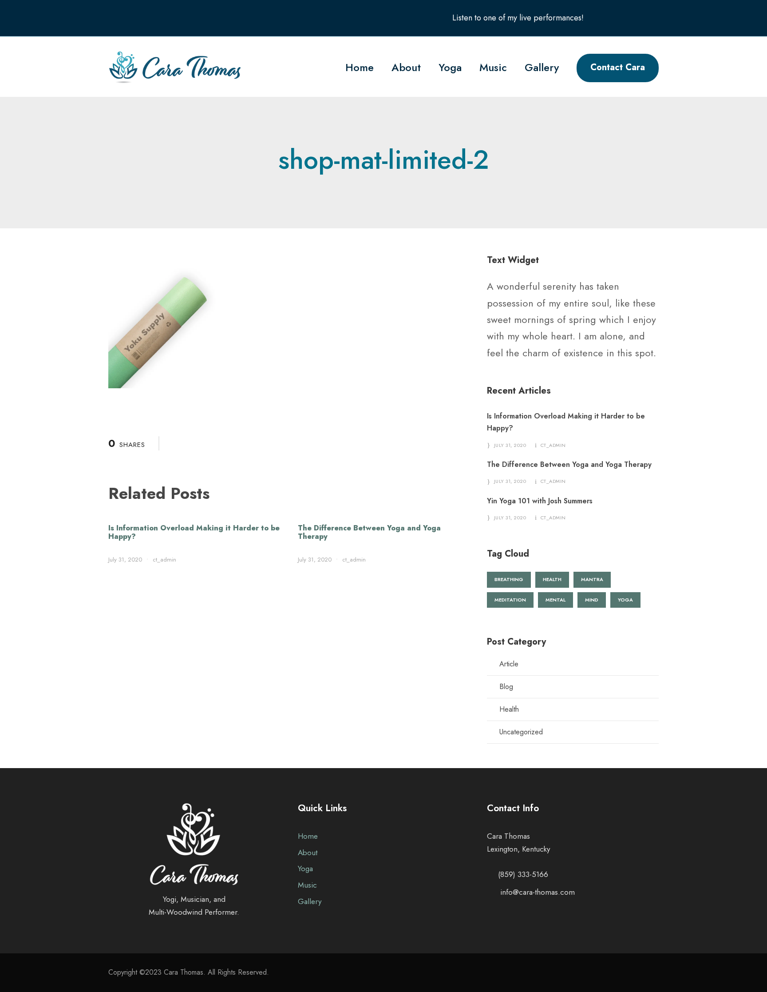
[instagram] (655, 18)
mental (555, 599)
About (406, 67)
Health (509, 709)
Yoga (450, 67)
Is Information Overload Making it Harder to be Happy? (194, 532)
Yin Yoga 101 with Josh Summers (540, 501)
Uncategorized (521, 732)
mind (591, 599)
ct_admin (164, 559)
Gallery (542, 67)
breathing (508, 579)
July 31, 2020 (125, 559)
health (552, 579)
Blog (506, 686)
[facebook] (621, 18)
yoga (625, 599)
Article (508, 664)
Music (493, 67)
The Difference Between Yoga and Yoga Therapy (369, 532)
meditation (510, 599)
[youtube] (638, 18)
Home (359, 67)
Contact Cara (617, 67)
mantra (592, 579)
